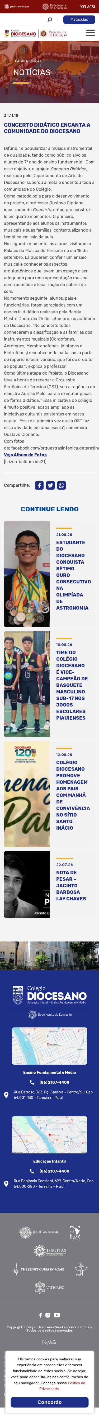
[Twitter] (50, 485)
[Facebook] (39, 485)
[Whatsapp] (61, 485)
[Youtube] (57, 1315)
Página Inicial (28, 61)
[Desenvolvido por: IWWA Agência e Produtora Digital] (49, 1342)
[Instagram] (47, 1315)
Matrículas (79, 19)
